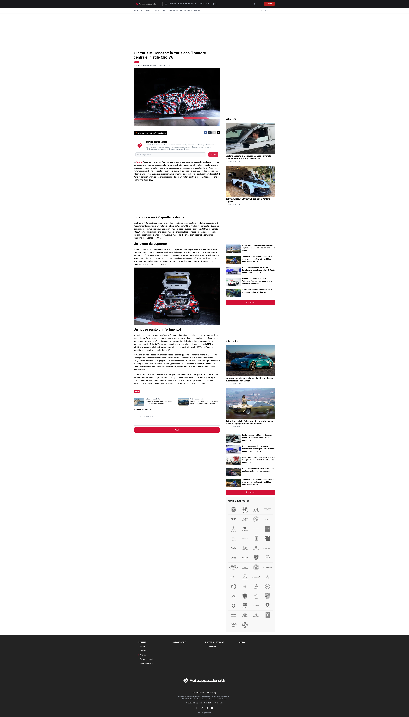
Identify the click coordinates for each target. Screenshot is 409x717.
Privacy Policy (198, 693)
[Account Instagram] (202, 708)
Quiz (214, 4)
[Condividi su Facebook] (205, 132)
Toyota (139, 162)
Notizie (172, 4)
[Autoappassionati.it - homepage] (146, 4)
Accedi (269, 4)
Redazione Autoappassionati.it (148, 65)
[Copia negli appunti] (218, 132)
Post (177, 430)
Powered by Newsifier (204, 712)
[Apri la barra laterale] (166, 4)
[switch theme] (255, 4)
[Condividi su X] (210, 132)
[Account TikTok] (207, 708)
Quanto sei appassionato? (149, 10)
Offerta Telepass (170, 10)
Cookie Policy (211, 693)
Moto (208, 4)
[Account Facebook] (197, 708)
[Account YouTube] (212, 708)
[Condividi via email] (214, 132)
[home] (135, 10)
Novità (181, 4)
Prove (202, 4)
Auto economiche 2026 (190, 10)
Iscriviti (213, 155)
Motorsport (191, 4)
